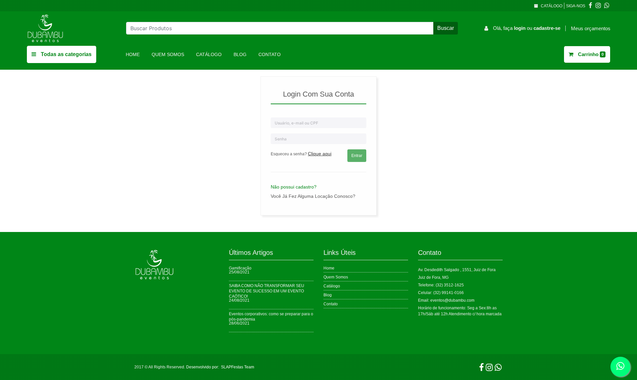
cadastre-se (546, 28)
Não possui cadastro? (294, 187)
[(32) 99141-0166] (606, 5)
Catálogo (551, 6)
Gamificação (240, 268)
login (520, 28)
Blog (240, 54)
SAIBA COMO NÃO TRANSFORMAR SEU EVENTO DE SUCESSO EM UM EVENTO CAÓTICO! (266, 291)
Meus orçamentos (590, 28)
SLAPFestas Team (237, 367)
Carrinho (590, 54)
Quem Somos (168, 54)
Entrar (356, 155)
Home (134, 54)
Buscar (445, 28)
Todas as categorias (65, 54)
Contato (269, 54)
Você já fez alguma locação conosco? (313, 196)
